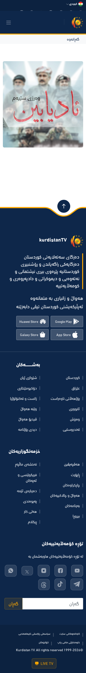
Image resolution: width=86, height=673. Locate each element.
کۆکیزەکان (43, 642)
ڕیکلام (32, 522)
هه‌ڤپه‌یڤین (72, 464)
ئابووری (74, 409)
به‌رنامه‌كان (72, 506)
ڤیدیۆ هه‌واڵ (27, 419)
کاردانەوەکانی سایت (69, 633)
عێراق (76, 388)
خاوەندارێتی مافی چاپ (69, 642)
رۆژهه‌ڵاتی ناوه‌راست (65, 398)
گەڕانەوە (73, 39)
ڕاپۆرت (75, 475)
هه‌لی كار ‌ (30, 511)
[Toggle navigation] (8, 22)
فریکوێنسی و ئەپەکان (27, 477)
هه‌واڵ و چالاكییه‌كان (65, 495)
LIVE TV (46, 663)
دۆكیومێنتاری (27, 388)
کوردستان (73, 377)
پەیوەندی (30, 501)
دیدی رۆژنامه (27, 429)
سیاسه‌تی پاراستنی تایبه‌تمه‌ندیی (34, 633)
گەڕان (13, 603)
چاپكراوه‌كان (71, 485)
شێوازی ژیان (28, 377)
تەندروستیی (71, 429)
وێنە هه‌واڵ (29, 409)
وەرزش (75, 419)
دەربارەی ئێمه (27, 491)
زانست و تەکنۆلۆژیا (23, 398)
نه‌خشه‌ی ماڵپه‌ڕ (26, 464)
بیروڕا (76, 516)
